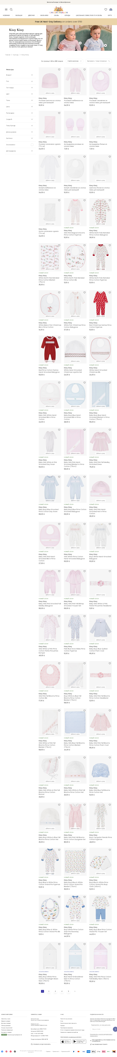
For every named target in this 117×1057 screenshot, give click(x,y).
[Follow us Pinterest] (11, 1052)
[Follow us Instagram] (6, 1052)
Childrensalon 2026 (32, 1051)
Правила (48, 1051)
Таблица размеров (5, 1025)
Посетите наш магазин (66, 1019)
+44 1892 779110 (44, 1035)
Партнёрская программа (66, 1028)
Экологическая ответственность (68, 1023)
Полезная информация (7, 1030)
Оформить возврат (5, 1021)
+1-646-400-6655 (38, 1033)
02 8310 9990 (40, 1031)
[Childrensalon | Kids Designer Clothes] (58, 9)
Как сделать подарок (6, 1032)
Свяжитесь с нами (5, 1019)
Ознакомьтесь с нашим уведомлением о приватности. (101, 1035)
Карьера (62, 1025)
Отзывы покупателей (6, 1028)
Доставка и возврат (6, 1023)
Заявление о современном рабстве (69, 1032)
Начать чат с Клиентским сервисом (40, 1019)
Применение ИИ (65, 1051)
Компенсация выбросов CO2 (12, 1035)
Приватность (56, 1051)
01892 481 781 (45, 1039)
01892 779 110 (43, 1029)
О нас (61, 1021)
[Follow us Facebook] (2, 1052)
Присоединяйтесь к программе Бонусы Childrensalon (103, 1040)
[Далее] (74, 991)
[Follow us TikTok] (15, 1052)
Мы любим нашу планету (99, 1044)
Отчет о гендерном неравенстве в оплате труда (72, 1030)
